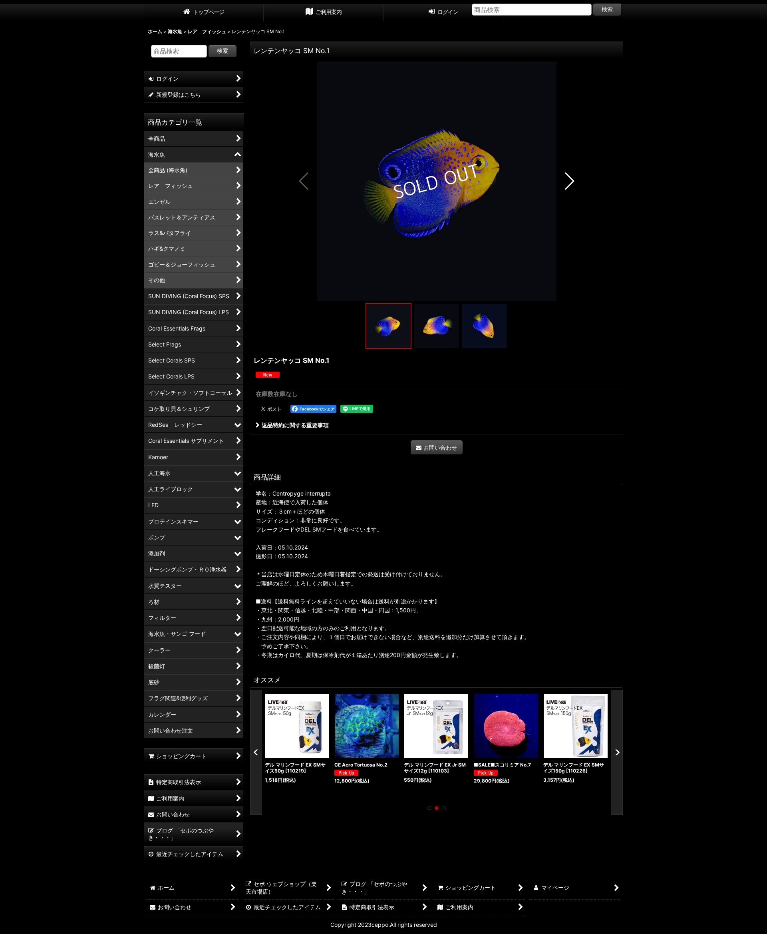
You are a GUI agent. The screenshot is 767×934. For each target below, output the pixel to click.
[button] (304, 181)
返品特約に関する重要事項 (295, 425)
